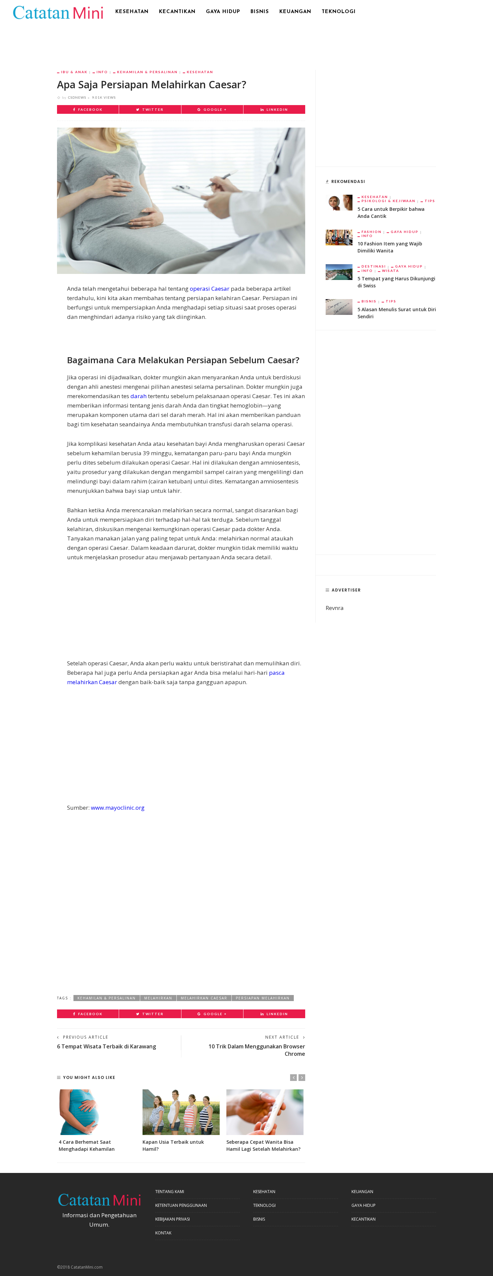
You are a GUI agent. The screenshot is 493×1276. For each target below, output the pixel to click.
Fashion (372, 232)
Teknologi (339, 11)
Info (102, 72)
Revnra (335, 608)
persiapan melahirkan (263, 998)
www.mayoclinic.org (118, 807)
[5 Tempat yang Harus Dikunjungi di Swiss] (339, 271)
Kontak (163, 1233)
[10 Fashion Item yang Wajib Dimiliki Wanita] (339, 237)
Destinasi (374, 266)
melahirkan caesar (204, 998)
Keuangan (295, 11)
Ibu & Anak (74, 72)
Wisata (390, 271)
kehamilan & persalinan (106, 998)
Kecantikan (177, 11)
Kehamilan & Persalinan (147, 72)
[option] (97, 1120)
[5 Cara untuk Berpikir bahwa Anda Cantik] (339, 202)
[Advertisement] (246, 42)
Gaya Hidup (223, 11)
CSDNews (77, 97)
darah (138, 396)
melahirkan (158, 998)
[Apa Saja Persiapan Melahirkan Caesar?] (181, 200)
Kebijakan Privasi (172, 1219)
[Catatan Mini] (57, 11)
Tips (430, 201)
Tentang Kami (169, 1191)
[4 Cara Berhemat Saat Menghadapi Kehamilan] (97, 1112)
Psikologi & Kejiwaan (389, 201)
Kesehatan (132, 11)
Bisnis (260, 11)
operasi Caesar (209, 288)
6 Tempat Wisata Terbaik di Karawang (106, 1046)
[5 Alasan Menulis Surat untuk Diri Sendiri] (339, 306)
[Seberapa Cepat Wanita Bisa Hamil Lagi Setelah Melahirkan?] (265, 1112)
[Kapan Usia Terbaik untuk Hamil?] (181, 1112)
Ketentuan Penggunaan (181, 1205)
